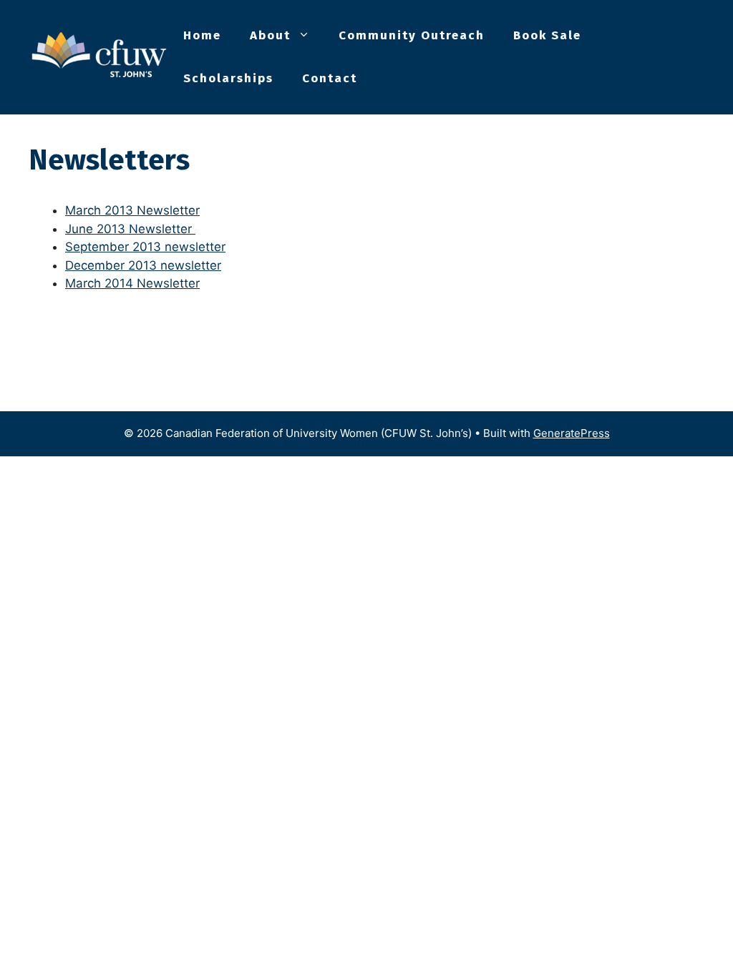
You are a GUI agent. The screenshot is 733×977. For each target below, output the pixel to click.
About (270, 35)
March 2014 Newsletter (132, 283)
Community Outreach (412, 35)
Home (202, 35)
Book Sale (547, 35)
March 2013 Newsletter (132, 210)
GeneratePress (571, 433)
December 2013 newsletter (143, 265)
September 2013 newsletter (145, 247)
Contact (329, 78)
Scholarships (228, 78)
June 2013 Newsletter (128, 229)
